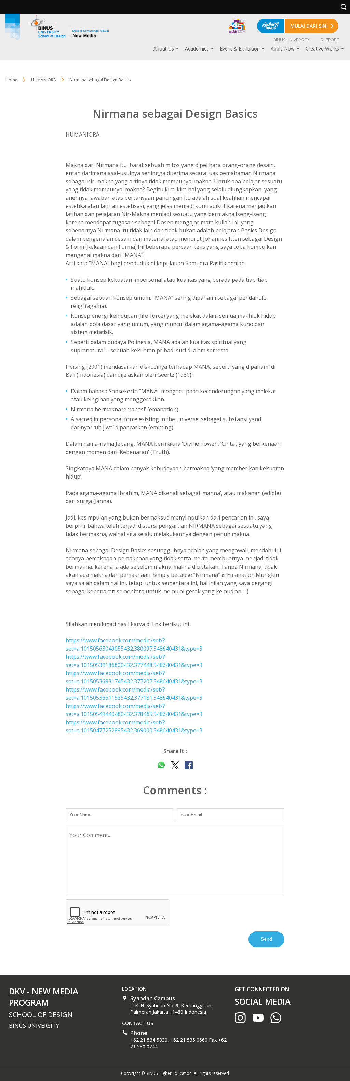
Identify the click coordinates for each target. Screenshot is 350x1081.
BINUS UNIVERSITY (291, 40)
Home (11, 80)
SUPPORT (329, 40)
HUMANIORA (43, 80)
